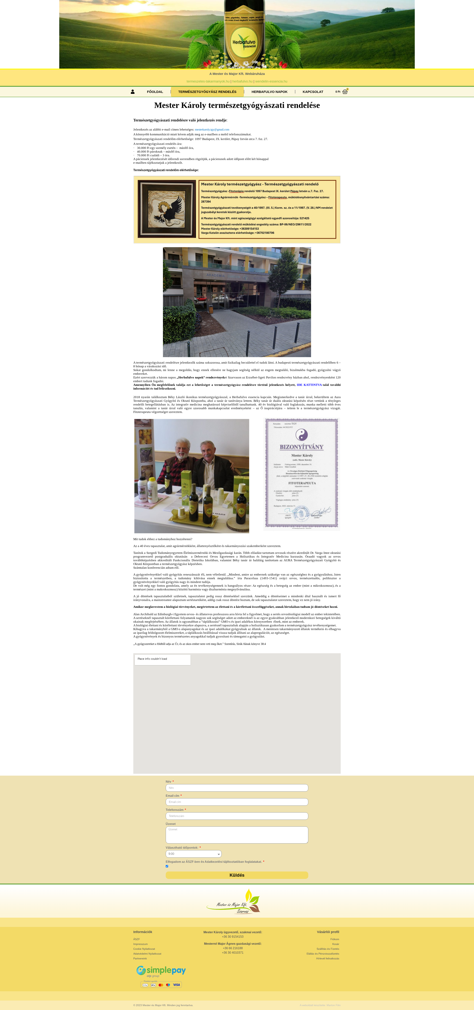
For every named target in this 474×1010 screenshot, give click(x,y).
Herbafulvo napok (270, 92)
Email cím (173, 795)
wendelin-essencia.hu (271, 81)
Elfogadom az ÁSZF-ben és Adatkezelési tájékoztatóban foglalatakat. (214, 861)
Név (169, 781)
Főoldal (155, 92)
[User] (132, 92)
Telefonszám (175, 809)
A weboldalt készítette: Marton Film (320, 1005)
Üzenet (171, 824)
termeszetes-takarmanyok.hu (208, 81)
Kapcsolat (313, 92)
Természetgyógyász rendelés (207, 92)
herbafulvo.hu (242, 81)
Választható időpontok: (182, 847)
